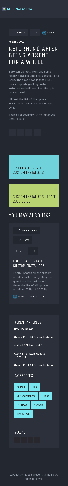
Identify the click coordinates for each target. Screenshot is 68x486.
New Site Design (23, 329)
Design (45, 395)
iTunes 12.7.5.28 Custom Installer (34, 337)
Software (38, 404)
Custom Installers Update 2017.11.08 (29, 355)
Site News (22, 404)
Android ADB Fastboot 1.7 (29, 345)
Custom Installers (26, 395)
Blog (34, 386)
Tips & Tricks (23, 413)
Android (21, 386)
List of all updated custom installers (29, 263)
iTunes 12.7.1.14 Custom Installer (34, 365)
